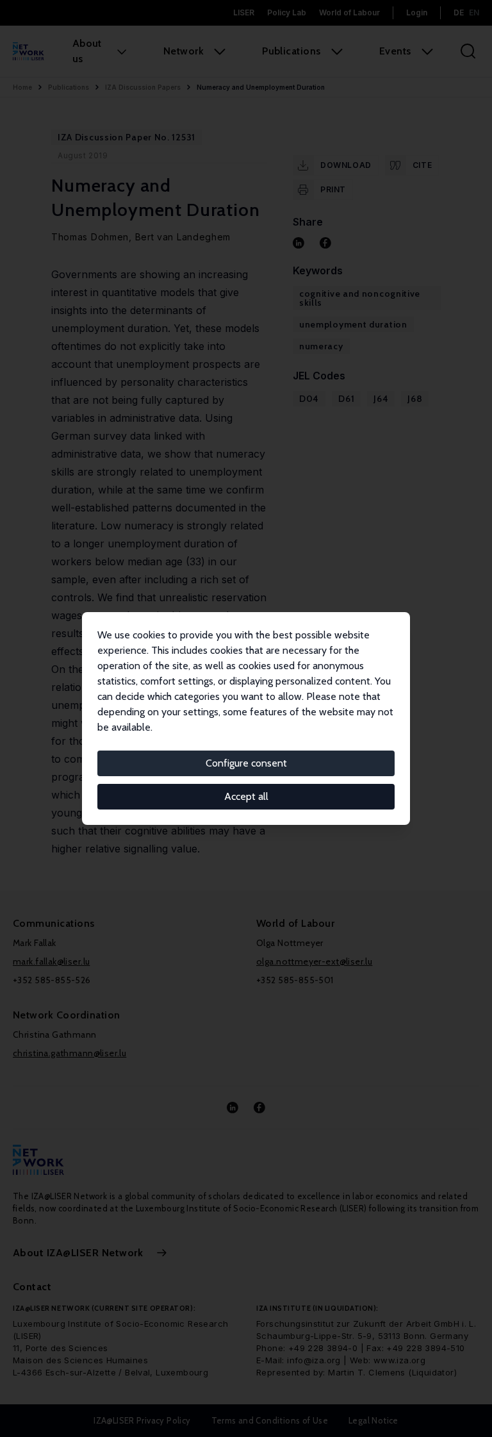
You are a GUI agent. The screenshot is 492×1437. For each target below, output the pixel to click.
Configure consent (246, 763)
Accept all (246, 796)
